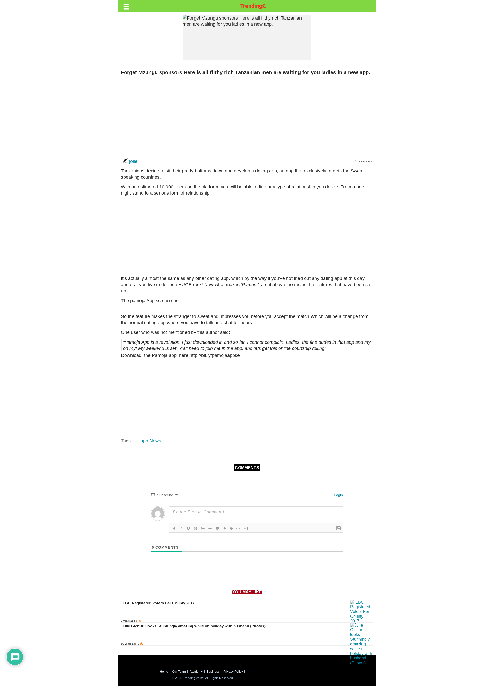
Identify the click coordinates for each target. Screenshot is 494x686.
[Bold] (174, 528)
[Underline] (188, 528)
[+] (245, 528)
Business (213, 671)
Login (338, 495)
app (144, 440)
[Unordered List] (210, 528)
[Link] (231, 528)
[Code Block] (224, 528)
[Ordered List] (202, 528)
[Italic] (181, 528)
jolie (133, 161)
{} (238, 528)
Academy (196, 671)
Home (164, 671)
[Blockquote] (217, 528)
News (155, 440)
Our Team (179, 671)
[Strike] (195, 528)
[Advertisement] (244, 117)
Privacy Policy (233, 671)
